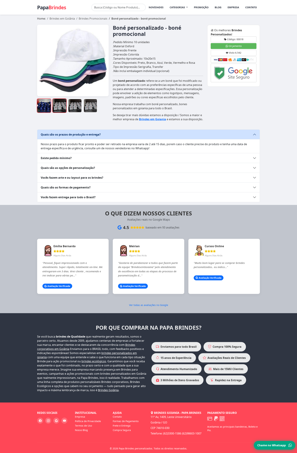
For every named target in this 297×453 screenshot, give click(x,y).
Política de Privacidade (88, 421)
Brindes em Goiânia (62, 18)
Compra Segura (122, 430)
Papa (51, 7)
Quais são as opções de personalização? (68, 168)
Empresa (233, 7)
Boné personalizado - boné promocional (138, 18)
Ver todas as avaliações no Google (148, 305)
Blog (218, 7)
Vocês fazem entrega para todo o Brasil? (68, 197)
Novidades (156, 7)
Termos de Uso (83, 425)
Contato (251, 7)
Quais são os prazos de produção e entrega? (71, 134)
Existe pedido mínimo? (56, 158)
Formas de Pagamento (126, 421)
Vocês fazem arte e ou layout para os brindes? (72, 178)
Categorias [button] (178, 7)
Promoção (201, 7)
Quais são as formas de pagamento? (66, 187)
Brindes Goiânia (108, 390)
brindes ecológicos (93, 361)
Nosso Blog (81, 430)
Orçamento (235, 46)
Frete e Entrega (121, 425)
